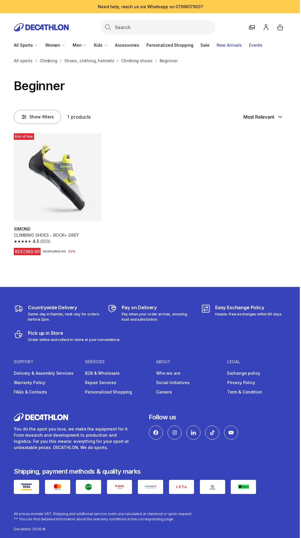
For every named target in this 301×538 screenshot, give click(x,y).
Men (78, 45)
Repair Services (100, 382)
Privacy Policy (241, 382)
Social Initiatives (172, 382)
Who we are (168, 373)
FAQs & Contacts (30, 391)
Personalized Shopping (169, 45)
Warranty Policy (29, 382)
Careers (164, 391)
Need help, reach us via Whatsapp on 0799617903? (150, 6)
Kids (98, 45)
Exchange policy (243, 373)
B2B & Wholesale (102, 373)
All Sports (24, 45)
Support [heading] (24, 361)
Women (53, 45)
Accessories (127, 45)
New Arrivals (229, 45)
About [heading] (163, 361)
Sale (204, 45)
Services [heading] (95, 361)
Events (255, 45)
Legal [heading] (233, 361)
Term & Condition (244, 391)
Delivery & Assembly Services (43, 373)
